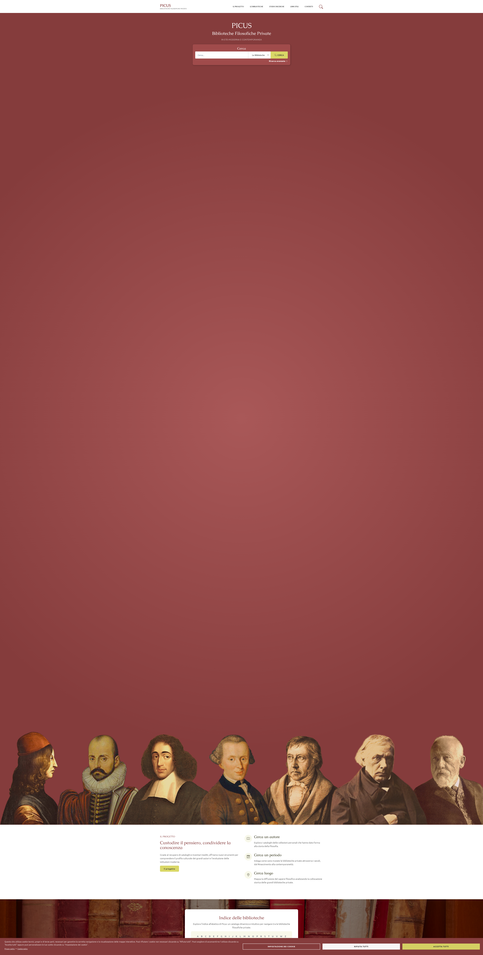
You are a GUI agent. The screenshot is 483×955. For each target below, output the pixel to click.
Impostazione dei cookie (281, 946)
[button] (321, 7)
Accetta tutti (441, 946)
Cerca (280, 55)
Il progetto (169, 868)
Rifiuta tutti (361, 946)
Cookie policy (22, 948)
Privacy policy (10, 948)
